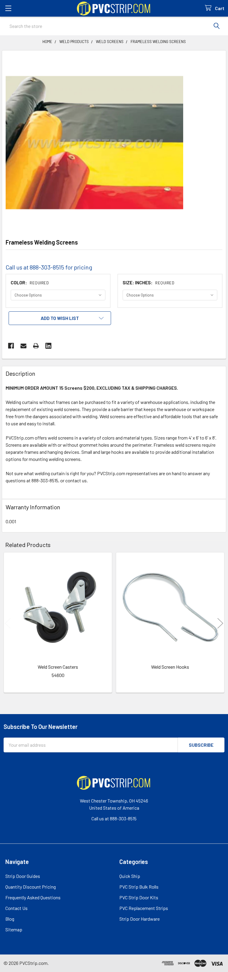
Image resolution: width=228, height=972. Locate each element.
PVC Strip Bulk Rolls (139, 886)
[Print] (36, 345)
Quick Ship (129, 876)
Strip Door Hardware (139, 919)
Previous (8, 623)
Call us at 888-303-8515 (114, 818)
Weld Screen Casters (58, 667)
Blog (9, 919)
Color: (30, 282)
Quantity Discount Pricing (30, 886)
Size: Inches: (148, 282)
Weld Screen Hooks (170, 667)
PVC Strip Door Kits (138, 897)
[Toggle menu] (8, 8)
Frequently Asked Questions (33, 897)
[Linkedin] (48, 345)
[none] (94, 142)
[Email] (23, 345)
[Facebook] (11, 345)
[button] (60, 318)
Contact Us (16, 908)
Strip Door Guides (22, 876)
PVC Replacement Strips (143, 908)
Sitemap (13, 929)
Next (220, 623)
